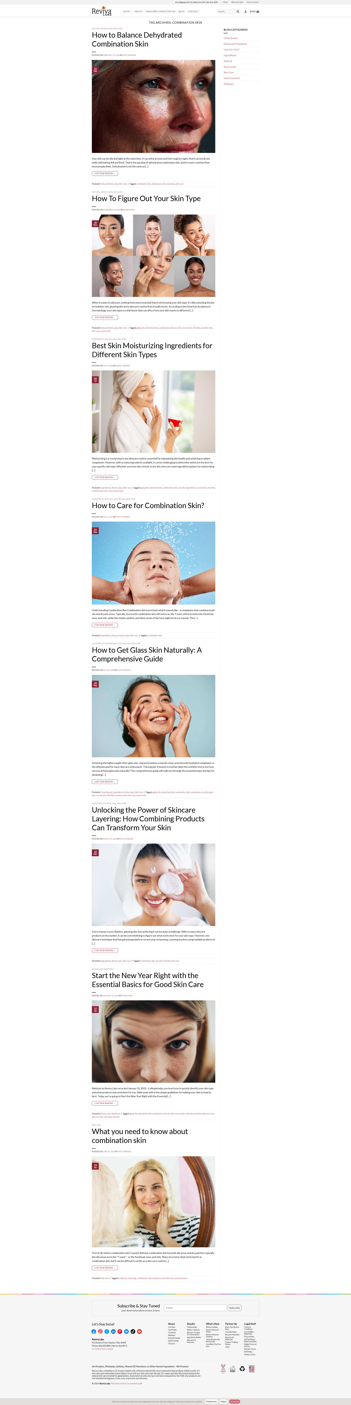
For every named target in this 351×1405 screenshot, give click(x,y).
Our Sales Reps (231, 1332)
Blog (182, 11)
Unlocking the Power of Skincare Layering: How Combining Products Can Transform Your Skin (148, 818)
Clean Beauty (98, 644)
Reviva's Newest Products (212, 1336)
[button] (254, 11)
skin (163, 1278)
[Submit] (238, 11)
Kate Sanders (129, 55)
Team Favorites (232, 78)
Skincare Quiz (237, 2)
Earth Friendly (173, 1341)
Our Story (171, 1327)
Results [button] (191, 1323)
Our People (172, 1330)
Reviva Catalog (211, 1327)
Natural (96, 29)
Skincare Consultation (161, 11)
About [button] (171, 1323)
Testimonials (192, 1327)
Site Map (96, 1349)
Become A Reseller (232, 1335)
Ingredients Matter (194, 1337)
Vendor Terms (249, 1355)
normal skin (187, 328)
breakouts (122, 1278)
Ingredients (98, 339)
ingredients (191, 488)
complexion (196, 792)
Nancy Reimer (123, 366)
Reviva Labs (107, 29)
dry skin (178, 328)
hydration (171, 184)
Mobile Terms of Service (250, 1345)
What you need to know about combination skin (140, 1135)
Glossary (171, 1344)
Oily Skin (196, 328)
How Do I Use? (231, 49)
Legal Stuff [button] (250, 1323)
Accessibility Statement (249, 1333)
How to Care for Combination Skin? (148, 505)
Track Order (107, 1349)
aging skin (140, 328)
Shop (126, 11)
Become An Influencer (229, 1338)
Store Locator (253, 2)
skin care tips (97, 1117)
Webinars (108, 969)
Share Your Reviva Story (232, 1328)
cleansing (132, 1278)
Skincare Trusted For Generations (193, 1334)
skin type (108, 1117)
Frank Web (129, 210)
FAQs (225, 2)
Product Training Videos (231, 1343)
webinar (116, 1117)
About (139, 11)
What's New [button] (212, 1323)
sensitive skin (207, 328)
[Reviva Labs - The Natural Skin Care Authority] (105, 11)
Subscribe (234, 1307)
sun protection (181, 1278)
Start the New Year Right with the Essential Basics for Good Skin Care (148, 980)
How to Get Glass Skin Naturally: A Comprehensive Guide (147, 654)
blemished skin (152, 328)
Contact (193, 11)
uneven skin (105, 331)
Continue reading (104, 173)
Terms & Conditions (248, 1328)
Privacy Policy (249, 1337)
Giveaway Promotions (235, 43)
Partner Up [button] (231, 1323)
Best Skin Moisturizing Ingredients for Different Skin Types (152, 350)
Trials (227, 1347)
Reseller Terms (250, 1349)
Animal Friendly (174, 1338)
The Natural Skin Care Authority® (126, 1383)
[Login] (245, 11)
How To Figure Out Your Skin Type (146, 198)
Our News (172, 1333)
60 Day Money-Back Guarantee (250, 1340)
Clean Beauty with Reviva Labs (213, 1340)
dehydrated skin (159, 184)
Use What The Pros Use (213, 1345)
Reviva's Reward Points (212, 1331)
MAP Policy (248, 1352)
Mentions (171, 1335)
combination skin (143, 184)
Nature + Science (193, 1330)
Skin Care (118, 29)
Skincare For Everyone (191, 1341)
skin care (180, 184)
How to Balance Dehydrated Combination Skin (137, 39)
